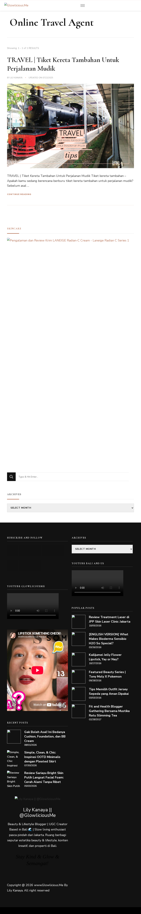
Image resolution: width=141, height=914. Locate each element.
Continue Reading (19, 194)
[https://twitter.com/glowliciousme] (35, 550)
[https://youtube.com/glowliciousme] (12, 550)
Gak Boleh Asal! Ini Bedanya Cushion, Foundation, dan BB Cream (45, 736)
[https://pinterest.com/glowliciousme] (12, 565)
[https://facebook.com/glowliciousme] (47, 550)
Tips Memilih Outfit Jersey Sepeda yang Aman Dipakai (109, 691)
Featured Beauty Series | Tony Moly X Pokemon (107, 674)
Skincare (14, 228)
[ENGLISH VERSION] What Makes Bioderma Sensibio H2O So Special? (108, 638)
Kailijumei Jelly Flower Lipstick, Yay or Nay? (105, 657)
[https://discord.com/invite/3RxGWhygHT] (35, 565)
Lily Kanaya (16, 77)
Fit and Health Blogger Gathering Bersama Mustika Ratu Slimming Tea (109, 710)
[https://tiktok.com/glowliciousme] (24, 565)
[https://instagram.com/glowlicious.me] (24, 550)
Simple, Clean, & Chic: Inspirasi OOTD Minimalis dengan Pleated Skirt (42, 756)
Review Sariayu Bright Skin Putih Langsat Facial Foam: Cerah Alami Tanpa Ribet (44, 777)
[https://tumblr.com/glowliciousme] (58, 550)
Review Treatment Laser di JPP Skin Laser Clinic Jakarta (109, 619)
